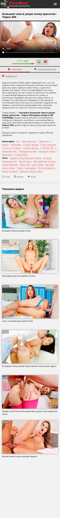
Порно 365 (24, 165)
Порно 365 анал (10, 165)
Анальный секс (9, 151)
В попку (47, 158)
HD (18, 141)
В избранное (11, 76)
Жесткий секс (29, 141)
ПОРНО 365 (48, 148)
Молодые (16, 145)
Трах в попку (25, 161)
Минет (5, 145)
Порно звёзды (31, 145)
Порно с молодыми (26, 168)
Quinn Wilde (38, 165)
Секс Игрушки (49, 145)
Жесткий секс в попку (44, 161)
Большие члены (47, 151)
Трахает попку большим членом (25, 158)
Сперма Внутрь (31, 148)
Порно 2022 (21, 155)
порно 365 (44, 132)
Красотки (44, 141)
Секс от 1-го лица (12, 148)
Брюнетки (7, 155)
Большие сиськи (28, 151)
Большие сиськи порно (31, 171)
